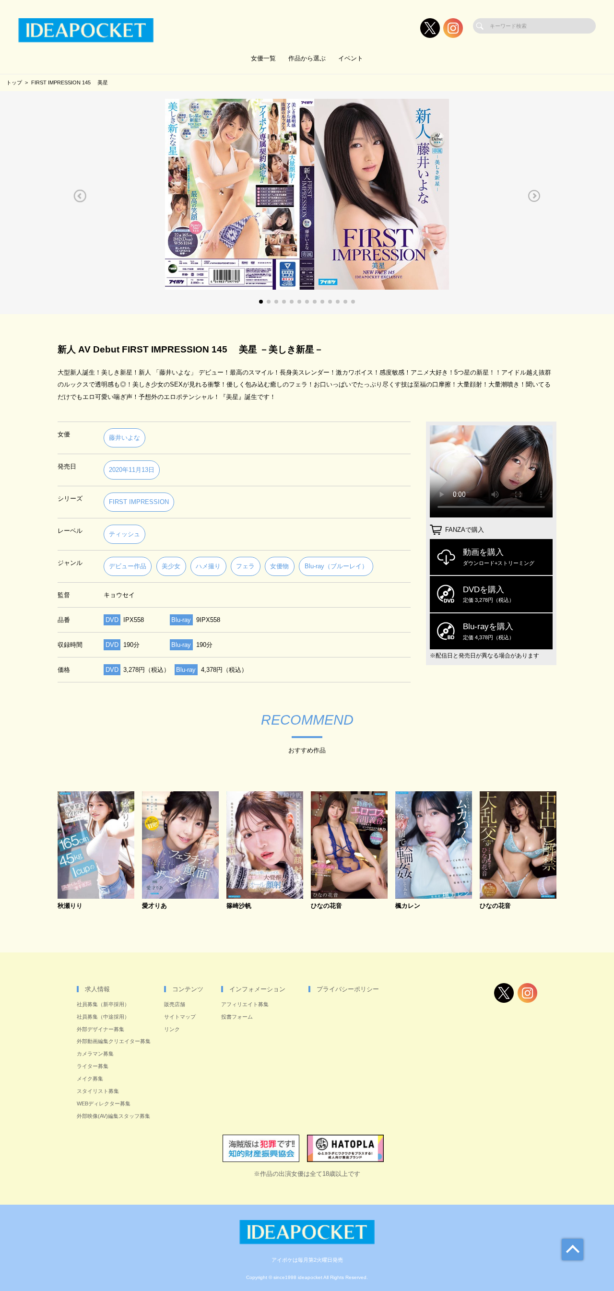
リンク (172, 1029)
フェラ (245, 566)
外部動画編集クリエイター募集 (114, 1041)
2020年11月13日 (131, 469)
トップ (14, 82)
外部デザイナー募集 (100, 1029)
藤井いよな (124, 437)
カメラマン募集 (95, 1053)
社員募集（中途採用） (103, 1017)
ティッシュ (124, 534)
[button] (79, 196)
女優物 (279, 566)
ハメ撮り (208, 566)
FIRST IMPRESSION (139, 501)
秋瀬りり (70, 906)
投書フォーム (237, 1017)
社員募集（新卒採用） (103, 1004)
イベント (350, 58)
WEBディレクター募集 (103, 1103)
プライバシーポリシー (348, 989)
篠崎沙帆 (238, 906)
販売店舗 (174, 1004)
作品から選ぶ (307, 58)
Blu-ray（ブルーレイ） (336, 566)
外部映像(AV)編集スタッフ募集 (113, 1116)
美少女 (171, 566)
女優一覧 (263, 58)
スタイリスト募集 (98, 1091)
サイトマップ (180, 1017)
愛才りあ (154, 906)
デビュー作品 (127, 566)
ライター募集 (92, 1066)
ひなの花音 (326, 906)
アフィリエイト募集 (245, 1004)
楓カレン (407, 906)
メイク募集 (90, 1078)
